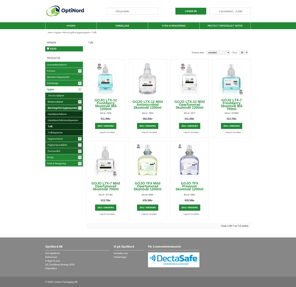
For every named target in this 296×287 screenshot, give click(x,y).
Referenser (51, 257)
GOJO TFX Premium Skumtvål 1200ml (190, 186)
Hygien (57, 32)
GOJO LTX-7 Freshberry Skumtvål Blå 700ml (231, 104)
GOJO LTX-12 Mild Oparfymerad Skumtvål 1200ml (189, 104)
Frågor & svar (52, 260)
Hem (50, 32)
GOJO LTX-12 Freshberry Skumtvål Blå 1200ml (106, 104)
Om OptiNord (52, 253)
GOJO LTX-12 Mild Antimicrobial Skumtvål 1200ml (147, 104)
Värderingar (120, 257)
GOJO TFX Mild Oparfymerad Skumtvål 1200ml (148, 186)
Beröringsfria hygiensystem (76, 32)
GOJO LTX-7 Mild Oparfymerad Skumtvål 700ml (105, 186)
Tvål (94, 32)
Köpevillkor (51, 268)
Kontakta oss (121, 253)
